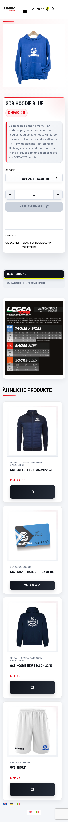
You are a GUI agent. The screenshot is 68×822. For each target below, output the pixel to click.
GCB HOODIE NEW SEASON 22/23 (31, 665)
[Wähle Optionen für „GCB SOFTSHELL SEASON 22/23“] (32, 492)
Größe (10, 170)
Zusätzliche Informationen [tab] (26, 283)
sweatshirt (29, 247)
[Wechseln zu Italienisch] (18, 804)
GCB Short (18, 767)
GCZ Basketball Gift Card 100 (32, 572)
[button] (25, 11)
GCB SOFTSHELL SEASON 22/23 (31, 470)
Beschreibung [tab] (16, 274)
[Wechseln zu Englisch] (4, 804)
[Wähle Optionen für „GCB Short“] (32, 789)
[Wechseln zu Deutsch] (11, 804)
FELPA (25, 243)
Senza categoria (41, 243)
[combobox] (34, 177)
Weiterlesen (32, 585)
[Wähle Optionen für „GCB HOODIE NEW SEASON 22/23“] (32, 687)
